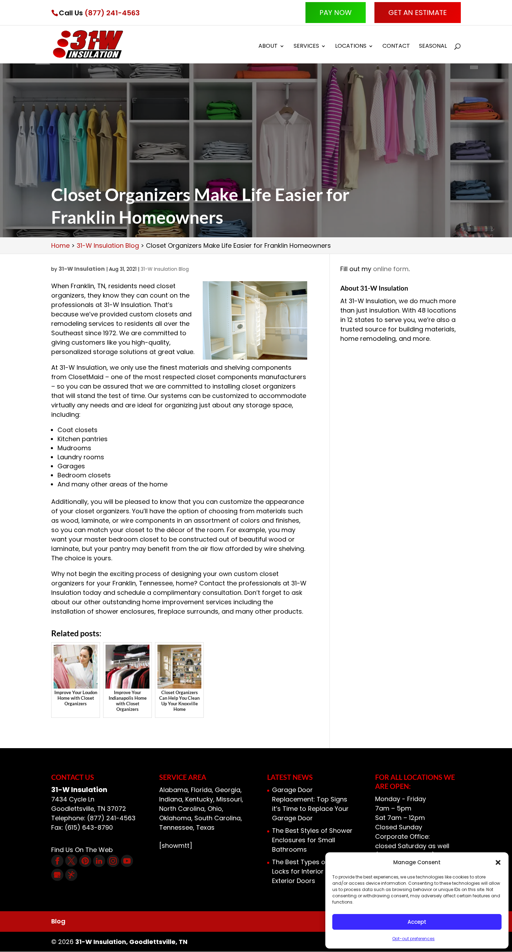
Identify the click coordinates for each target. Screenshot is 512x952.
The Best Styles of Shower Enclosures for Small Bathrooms (312, 840)
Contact (396, 47)
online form (391, 268)
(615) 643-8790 (89, 827)
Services (306, 47)
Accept (417, 922)
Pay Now (335, 12)
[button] (498, 862)
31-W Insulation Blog (165, 269)
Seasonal (433, 47)
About (268, 47)
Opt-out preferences (413, 939)
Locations (350, 47)
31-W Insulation (82, 269)
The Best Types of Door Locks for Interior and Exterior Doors (308, 871)
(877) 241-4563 (112, 13)
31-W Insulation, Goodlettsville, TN (131, 941)
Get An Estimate (417, 12)
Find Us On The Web (82, 849)
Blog (58, 921)
